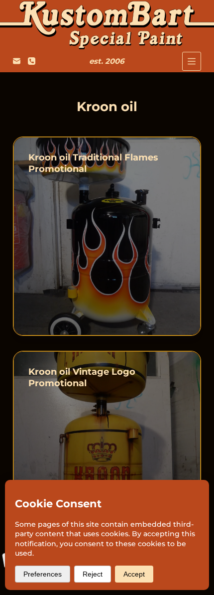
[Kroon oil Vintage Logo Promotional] (107, 450)
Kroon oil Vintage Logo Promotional (81, 377)
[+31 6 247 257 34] (31, 61)
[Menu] (191, 61)
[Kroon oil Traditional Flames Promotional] (107, 236)
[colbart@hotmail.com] (16, 61)
